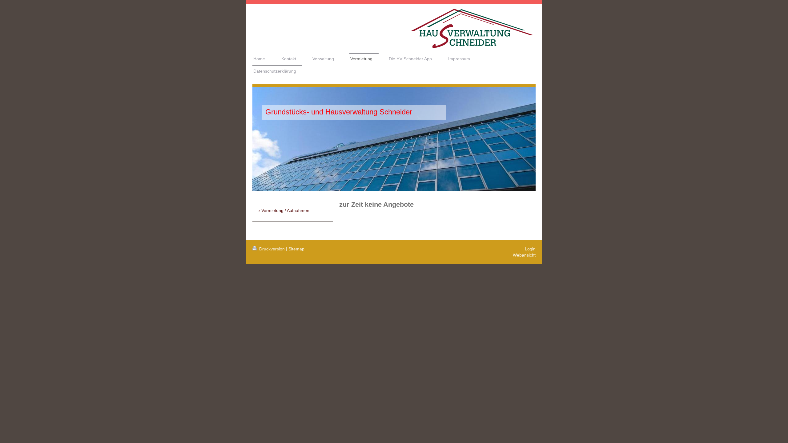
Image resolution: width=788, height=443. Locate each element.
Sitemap (296, 248)
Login (530, 248)
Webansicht (524, 255)
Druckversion (272, 248)
